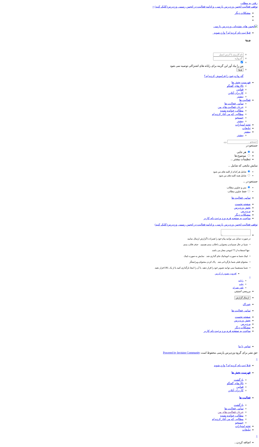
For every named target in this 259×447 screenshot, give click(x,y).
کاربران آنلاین (235, 92)
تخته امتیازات (243, 124)
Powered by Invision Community (181, 352)
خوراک (247, 304)
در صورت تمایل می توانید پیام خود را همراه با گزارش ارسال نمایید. (219, 238)
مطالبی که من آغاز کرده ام (227, 114)
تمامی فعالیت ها (233, 103)
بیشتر (240, 96)
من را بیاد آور (235, 65)
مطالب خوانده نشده (231, 110)
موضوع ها (240, 155)
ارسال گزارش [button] (242, 297)
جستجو (239, 117)
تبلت (241, 284)
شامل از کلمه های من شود (229, 171)
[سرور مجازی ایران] (129, 339)
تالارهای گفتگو (235, 85)
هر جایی (241, 151)
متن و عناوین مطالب (236, 187)
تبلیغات (246, 128)
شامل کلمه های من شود (232, 175)
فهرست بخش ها (241, 82)
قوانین (239, 89)
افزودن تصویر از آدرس (225, 273)
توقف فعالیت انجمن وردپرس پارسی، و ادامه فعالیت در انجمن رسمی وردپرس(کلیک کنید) (206, 6)
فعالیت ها (245, 99)
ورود (240, 69)
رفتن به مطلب (249, 3)
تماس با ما (244, 346)
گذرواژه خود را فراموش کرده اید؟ (223, 76)
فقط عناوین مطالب (237, 191)
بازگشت (238, 379)
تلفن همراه (238, 287)
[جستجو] (225, 142)
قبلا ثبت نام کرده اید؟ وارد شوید (231, 32)
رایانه (240, 280)
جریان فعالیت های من (230, 107)
